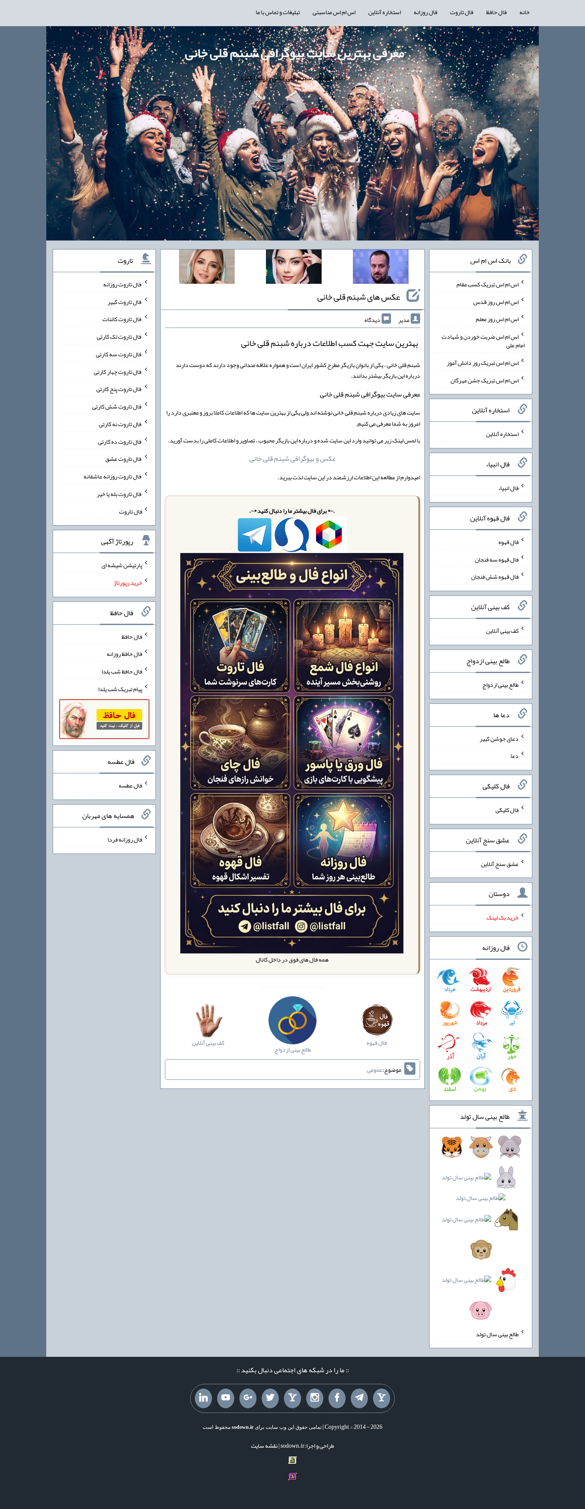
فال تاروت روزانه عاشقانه (113, 476)
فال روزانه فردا (124, 839)
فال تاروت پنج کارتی (119, 389)
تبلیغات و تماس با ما (278, 12)
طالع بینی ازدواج (500, 685)
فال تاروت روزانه (122, 284)
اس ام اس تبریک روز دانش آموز (483, 363)
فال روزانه (425, 12)
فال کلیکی (507, 810)
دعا (514, 756)
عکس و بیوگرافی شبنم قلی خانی (292, 458)
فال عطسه (130, 785)
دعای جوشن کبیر (499, 738)
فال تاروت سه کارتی (119, 354)
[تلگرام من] (359, 1398)
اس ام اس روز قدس (496, 301)
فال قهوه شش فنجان (495, 577)
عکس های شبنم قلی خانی (358, 296)
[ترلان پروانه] (294, 268)
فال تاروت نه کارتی (120, 424)
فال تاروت (461, 12)
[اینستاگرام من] (314, 1398)
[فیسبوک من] (337, 1398)
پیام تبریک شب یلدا (120, 689)
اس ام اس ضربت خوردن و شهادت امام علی (483, 341)
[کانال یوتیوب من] (225, 1398)
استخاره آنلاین (384, 12)
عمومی (374, 1070)
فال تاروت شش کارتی (117, 406)
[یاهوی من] (381, 1398)
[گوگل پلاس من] (248, 1398)
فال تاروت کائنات (122, 319)
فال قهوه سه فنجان (497, 559)
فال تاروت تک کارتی (119, 337)
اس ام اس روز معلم (497, 319)
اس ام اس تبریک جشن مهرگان (485, 380)
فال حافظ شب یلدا (121, 671)
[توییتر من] (270, 1398)
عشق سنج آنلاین (500, 863)
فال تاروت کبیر (124, 301)
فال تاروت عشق (123, 459)
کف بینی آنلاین (502, 631)
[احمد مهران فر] (381, 268)
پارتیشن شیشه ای (121, 565)
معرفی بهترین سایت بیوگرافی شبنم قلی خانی (294, 53)
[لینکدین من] (203, 1398)
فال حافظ (496, 12)
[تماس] (292, 1398)
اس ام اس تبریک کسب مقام (488, 284)
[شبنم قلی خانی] (207, 268)
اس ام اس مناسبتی (334, 12)
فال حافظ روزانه (124, 654)
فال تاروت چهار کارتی (118, 371)
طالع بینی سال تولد (497, 1334)
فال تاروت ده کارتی (120, 441)
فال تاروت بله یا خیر (119, 494)
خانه (524, 12)
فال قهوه (508, 542)
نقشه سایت (264, 1446)
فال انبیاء (508, 488)
